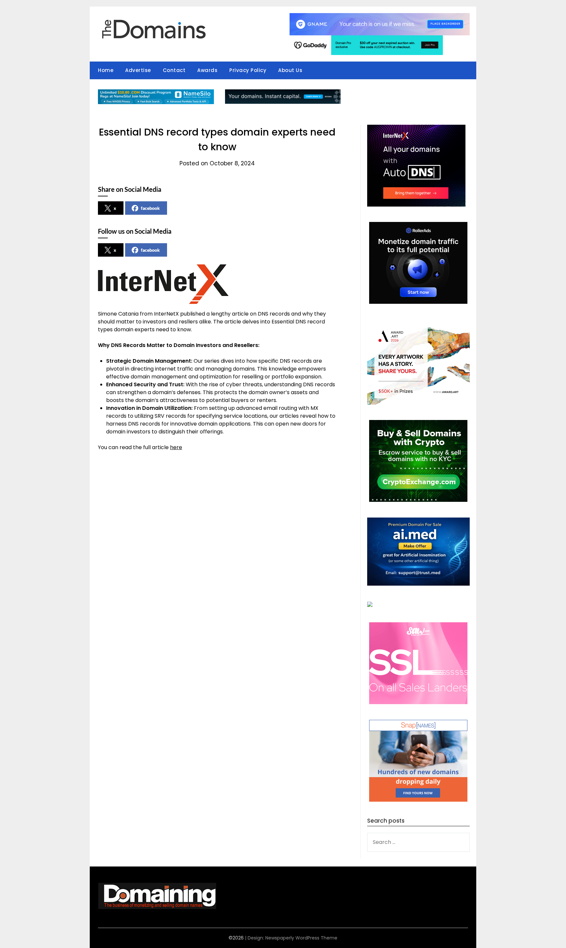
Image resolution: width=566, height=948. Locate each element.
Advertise (138, 70)
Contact (174, 70)
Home (105, 70)
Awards (207, 70)
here (176, 447)
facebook (150, 208)
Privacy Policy (247, 70)
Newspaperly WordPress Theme (301, 938)
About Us (290, 70)
